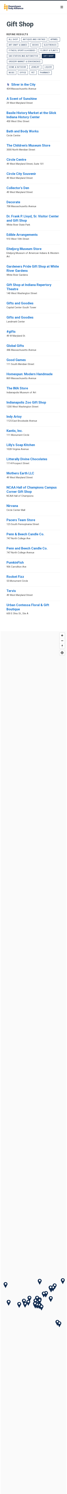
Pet (33, 72)
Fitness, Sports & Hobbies (22, 50)
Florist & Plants (49, 50)
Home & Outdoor (17, 67)
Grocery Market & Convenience (24, 61)
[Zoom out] (62, 640)
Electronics (50, 45)
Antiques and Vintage (34, 39)
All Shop (13, 39)
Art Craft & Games (18, 45)
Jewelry (35, 67)
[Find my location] (62, 652)
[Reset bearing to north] (62, 645)
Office (23, 72)
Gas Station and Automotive (23, 56)
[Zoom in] (62, 635)
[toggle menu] (61, 7)
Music (11, 72)
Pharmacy (45, 72)
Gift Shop (49, 56)
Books (35, 45)
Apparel (54, 39)
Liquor (48, 67)
